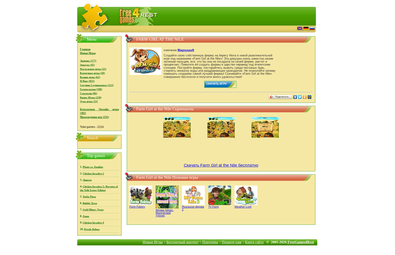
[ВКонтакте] (295, 97)
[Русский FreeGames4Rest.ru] (312, 29)
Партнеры (210, 242)
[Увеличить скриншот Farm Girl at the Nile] (177, 136)
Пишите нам (231, 242)
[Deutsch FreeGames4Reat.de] (306, 29)
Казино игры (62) (90, 77)
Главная (85, 49)
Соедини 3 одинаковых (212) (97, 85)
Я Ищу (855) (87, 81)
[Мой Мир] (309, 97)
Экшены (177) (88, 61)
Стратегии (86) (88, 93)
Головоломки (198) (91, 89)
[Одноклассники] (304, 97)
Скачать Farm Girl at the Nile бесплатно (221, 165)
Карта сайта (254, 242)
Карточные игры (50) (92, 73)
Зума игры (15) (89, 101)
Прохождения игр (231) (94, 117)
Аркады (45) (87, 65)
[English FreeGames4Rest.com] (300, 29)
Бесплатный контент (182, 242)
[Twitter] (300, 97)
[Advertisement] (237, 28)
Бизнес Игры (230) (90, 97)
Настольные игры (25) (93, 69)
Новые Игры (88, 53)
